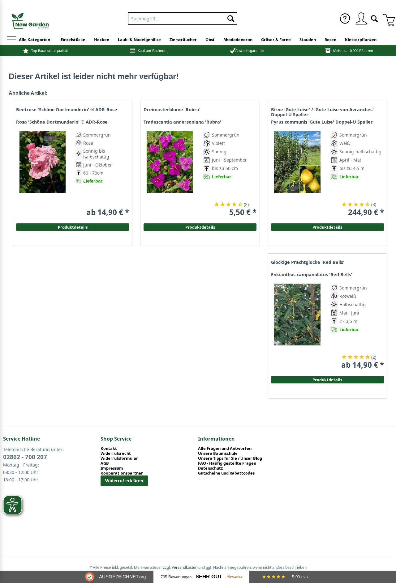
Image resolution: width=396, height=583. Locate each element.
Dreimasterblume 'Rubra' (172, 109)
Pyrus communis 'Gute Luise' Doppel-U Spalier (322, 122)
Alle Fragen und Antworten (225, 448)
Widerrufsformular (119, 458)
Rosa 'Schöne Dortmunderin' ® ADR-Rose (62, 122)
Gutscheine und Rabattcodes (226, 473)
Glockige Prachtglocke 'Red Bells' (307, 262)
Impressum (112, 468)
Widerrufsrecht (116, 453)
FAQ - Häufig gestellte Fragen (227, 463)
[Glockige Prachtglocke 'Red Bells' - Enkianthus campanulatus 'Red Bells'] (297, 326)
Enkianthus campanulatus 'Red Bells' (311, 274)
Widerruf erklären (124, 481)
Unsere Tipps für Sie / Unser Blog (230, 458)
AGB (105, 463)
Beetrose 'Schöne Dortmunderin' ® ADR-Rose (66, 109)
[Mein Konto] (361, 18)
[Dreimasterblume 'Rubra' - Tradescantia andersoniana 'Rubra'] (170, 174)
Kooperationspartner (122, 473)
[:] (356, 191)
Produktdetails (327, 227)
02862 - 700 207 (25, 457)
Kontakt (109, 448)
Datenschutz (210, 468)
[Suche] (374, 18)
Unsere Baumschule (218, 453)
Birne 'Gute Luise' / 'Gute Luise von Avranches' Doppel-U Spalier (322, 112)
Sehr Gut (209, 577)
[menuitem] (345, 18)
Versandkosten (184, 567)
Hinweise (234, 577)
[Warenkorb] (387, 18)
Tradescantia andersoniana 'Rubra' (182, 122)
